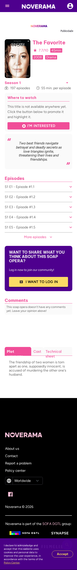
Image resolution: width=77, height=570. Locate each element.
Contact (11, 456)
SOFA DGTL (51, 524)
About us (12, 449)
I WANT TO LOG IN (42, 282)
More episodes (35, 237)
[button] (67, 82)
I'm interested (41, 126)
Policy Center (12, 562)
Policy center (15, 470)
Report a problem (18, 463)
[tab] (18, 354)
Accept (62, 554)
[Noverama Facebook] (10, 494)
